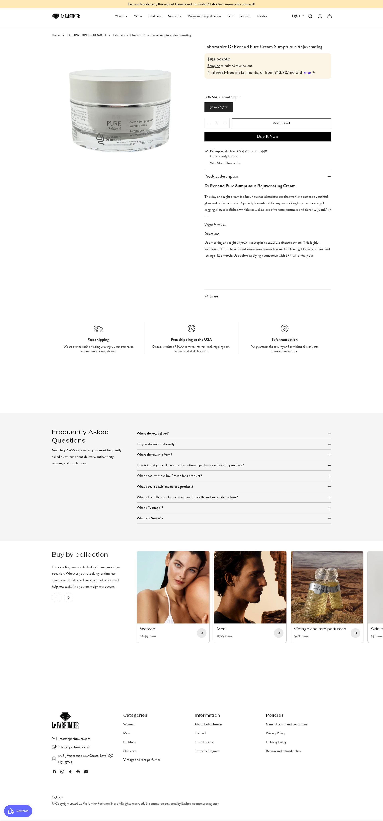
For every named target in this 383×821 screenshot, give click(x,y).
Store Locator (204, 742)
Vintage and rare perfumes (142, 760)
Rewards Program (207, 751)
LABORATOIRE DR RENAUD (86, 35)
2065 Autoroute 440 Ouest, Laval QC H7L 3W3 (85, 759)
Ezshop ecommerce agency (200, 804)
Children (129, 742)
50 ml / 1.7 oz (218, 107)
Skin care (129, 751)
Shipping (213, 66)
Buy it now (268, 137)
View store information (225, 163)
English (296, 15)
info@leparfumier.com (74, 739)
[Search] (310, 16)
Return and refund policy (283, 751)
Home (56, 35)
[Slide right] (68, 597)
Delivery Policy (276, 742)
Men (126, 733)
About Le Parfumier (208, 724)
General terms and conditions (286, 724)
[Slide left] (56, 597)
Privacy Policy (275, 733)
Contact (200, 733)
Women (128, 724)
